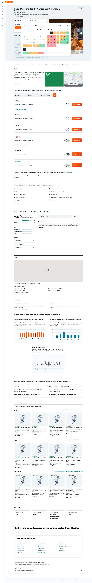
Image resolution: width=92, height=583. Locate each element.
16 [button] (43, 39)
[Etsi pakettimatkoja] (2, 14)
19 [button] (30, 42)
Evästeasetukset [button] (17, 177)
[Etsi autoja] (2, 12)
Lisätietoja (70, 172)
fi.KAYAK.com (16, 579)
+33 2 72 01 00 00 (18, 16)
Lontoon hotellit (20, 541)
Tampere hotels (20, 550)
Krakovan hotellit (41, 541)
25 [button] (27, 46)
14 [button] (37, 39)
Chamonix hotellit (41, 543)
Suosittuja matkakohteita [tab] (21, 532)
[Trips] (2, 25)
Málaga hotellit (41, 548)
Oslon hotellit (41, 544)
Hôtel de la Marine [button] (36, 489)
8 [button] (40, 36)
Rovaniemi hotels (41, 552)
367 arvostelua (23, 12)
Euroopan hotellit (28, 579)
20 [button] (34, 42)
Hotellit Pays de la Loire (45, 579)
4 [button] (27, 36)
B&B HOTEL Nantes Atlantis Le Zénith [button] (55, 458)
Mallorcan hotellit (20, 544)
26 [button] (30, 46)
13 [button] (34, 39)
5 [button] (64, 33)
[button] (2, 2)
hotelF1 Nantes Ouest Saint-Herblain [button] (74, 427)
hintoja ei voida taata (45, 564)
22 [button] (40, 42)
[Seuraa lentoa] (2, 21)
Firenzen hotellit (20, 546)
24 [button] (24, 46)
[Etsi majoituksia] (2, 9)
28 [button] (37, 46)
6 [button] (67, 33)
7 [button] (37, 36)
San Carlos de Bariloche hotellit (65, 546)
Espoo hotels (61, 550)
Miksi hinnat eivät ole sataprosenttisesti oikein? (26, 573)
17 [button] (24, 42)
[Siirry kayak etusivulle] (9, 2)
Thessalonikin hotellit (21, 543)
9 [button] (54, 36)
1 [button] (40, 33)
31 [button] (24, 49)
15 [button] (40, 39)
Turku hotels (19, 552)
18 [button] (27, 42)
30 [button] (43, 46)
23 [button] (43, 42)
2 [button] (54, 33)
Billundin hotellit (62, 544)
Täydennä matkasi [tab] (33, 532)
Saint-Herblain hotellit (55, 579)
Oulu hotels (61, 548)
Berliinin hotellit (62, 541)
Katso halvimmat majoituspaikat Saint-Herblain (72, 440)
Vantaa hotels (41, 550)
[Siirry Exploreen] (2, 18)
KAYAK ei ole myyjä (19, 568)
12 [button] (30, 39)
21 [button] (37, 42)
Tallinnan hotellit (20, 548)
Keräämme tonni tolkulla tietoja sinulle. (24, 570)
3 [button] (24, 36)
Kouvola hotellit (41, 546)
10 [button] (24, 39)
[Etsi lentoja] (2, 6)
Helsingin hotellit (62, 543)
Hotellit (21, 579)
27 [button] (34, 46)
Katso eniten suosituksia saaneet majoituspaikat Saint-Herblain (69, 471)
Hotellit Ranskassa (36, 579)
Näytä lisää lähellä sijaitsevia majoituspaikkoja (72, 410)
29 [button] (40, 46)
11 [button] (27, 39)
